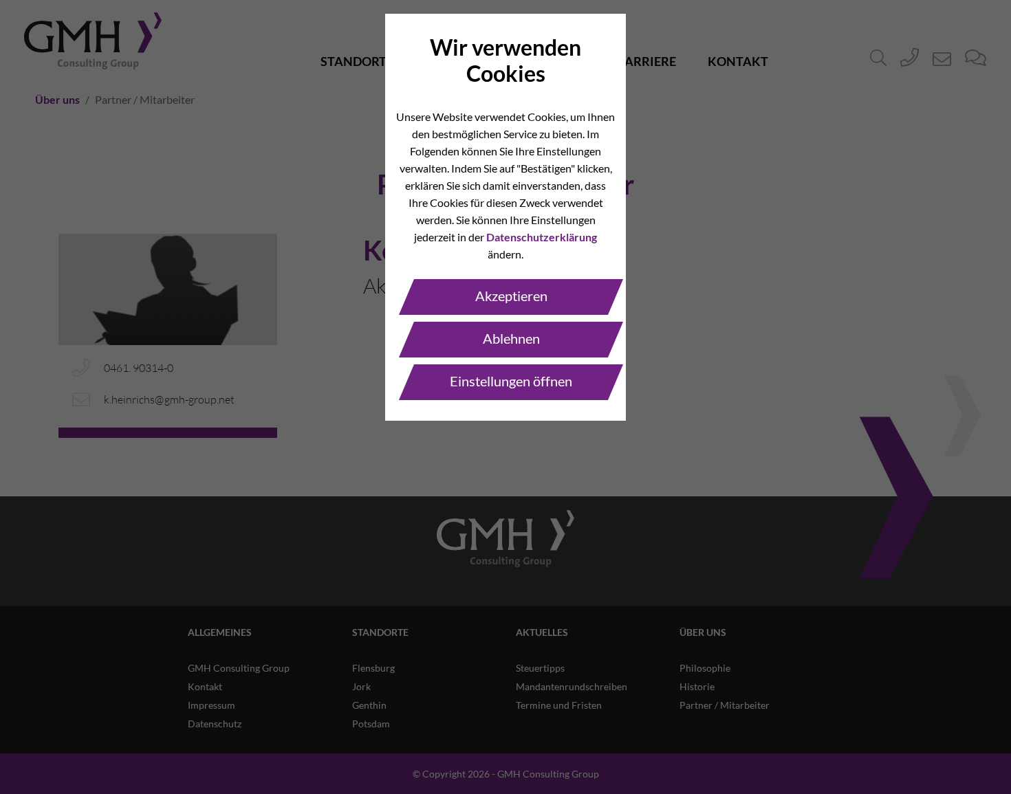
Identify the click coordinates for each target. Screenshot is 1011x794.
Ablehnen (511, 338)
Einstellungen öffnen (511, 381)
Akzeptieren (511, 295)
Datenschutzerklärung (541, 236)
